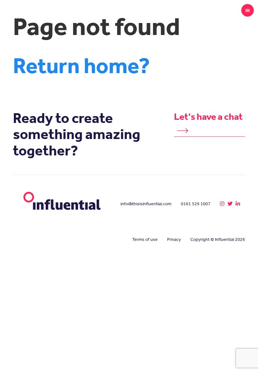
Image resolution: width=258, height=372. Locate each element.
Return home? (81, 66)
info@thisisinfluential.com (146, 203)
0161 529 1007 (195, 203)
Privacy (174, 239)
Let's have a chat (208, 116)
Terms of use (145, 239)
